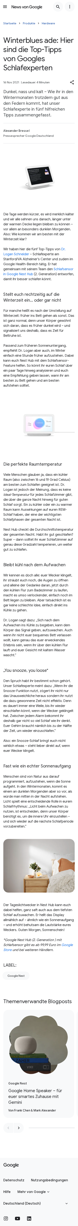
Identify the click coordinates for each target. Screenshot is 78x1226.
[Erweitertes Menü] (70, 7)
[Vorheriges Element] (8, 1128)
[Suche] (58, 7)
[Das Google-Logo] (11, 1165)
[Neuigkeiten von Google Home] (27, 7)
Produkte (29, 23)
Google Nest (16, 976)
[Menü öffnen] (5, 7)
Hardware (48, 23)
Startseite (9, 23)
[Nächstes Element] (19, 1128)
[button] (72, 82)
